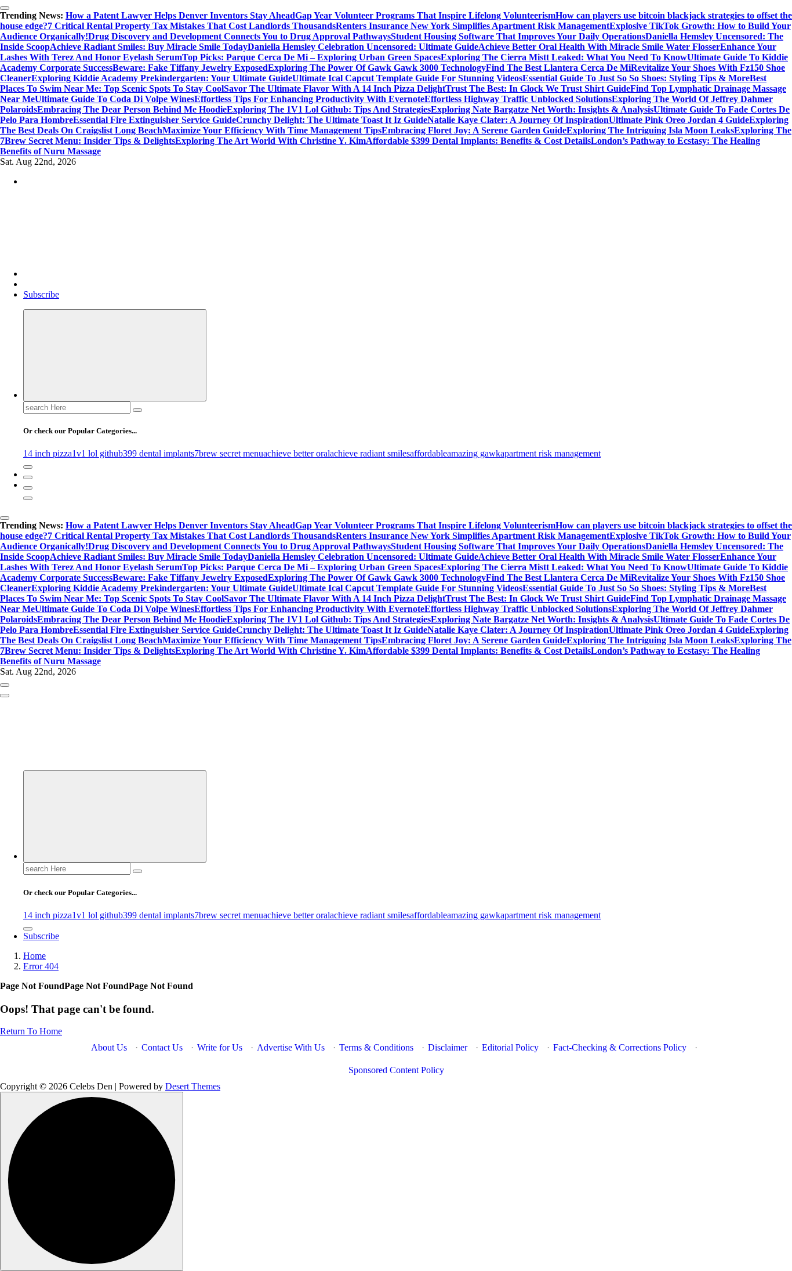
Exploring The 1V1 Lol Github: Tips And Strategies (329, 109)
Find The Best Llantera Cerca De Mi (558, 68)
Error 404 (41, 966)
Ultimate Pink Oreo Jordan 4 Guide (679, 120)
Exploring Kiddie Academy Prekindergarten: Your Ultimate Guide (161, 78)
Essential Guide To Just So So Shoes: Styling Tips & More (636, 78)
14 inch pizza (47, 453)
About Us (109, 1047)
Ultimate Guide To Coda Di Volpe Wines (114, 99)
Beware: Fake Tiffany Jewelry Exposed (190, 68)
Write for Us (219, 1047)
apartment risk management (550, 453)
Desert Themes (192, 1086)
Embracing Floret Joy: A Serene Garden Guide (474, 130)
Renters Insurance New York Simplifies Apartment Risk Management (472, 26)
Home (34, 956)
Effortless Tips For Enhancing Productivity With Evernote (309, 99)
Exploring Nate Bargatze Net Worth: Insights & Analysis (542, 109)
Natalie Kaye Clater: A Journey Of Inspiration (518, 120)
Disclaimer (447, 1047)
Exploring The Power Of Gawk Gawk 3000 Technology (377, 68)
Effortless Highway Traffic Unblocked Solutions (518, 99)
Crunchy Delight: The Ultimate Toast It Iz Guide (331, 120)
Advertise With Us (291, 1047)
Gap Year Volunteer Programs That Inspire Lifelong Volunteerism (425, 15)
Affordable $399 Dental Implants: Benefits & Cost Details (478, 141)
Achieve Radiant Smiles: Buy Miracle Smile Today (149, 47)
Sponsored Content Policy (396, 1070)
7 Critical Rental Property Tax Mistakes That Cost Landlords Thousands (192, 26)
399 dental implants (158, 453)
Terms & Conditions (376, 1047)
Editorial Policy (510, 1047)
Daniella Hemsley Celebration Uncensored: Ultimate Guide (363, 47)
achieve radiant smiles (370, 453)
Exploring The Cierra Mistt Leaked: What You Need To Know (564, 57)
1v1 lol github (97, 453)
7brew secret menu (228, 453)
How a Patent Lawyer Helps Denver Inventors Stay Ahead (180, 15)
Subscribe (41, 294)
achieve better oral (296, 453)
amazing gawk (473, 453)
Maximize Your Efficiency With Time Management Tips (272, 130)
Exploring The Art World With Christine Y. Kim (270, 141)
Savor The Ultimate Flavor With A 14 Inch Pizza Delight (334, 88)
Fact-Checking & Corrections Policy (619, 1047)
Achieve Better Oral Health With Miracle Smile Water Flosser (599, 47)
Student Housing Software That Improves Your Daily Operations (518, 36)
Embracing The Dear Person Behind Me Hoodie (132, 109)
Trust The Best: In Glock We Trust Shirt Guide (537, 88)
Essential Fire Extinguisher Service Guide (154, 120)
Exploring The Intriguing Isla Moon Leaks (650, 130)
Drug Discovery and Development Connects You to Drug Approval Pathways (239, 36)
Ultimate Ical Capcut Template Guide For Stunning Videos (407, 78)
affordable (428, 453)
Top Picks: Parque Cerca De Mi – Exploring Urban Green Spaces (311, 57)
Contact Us (162, 1047)
